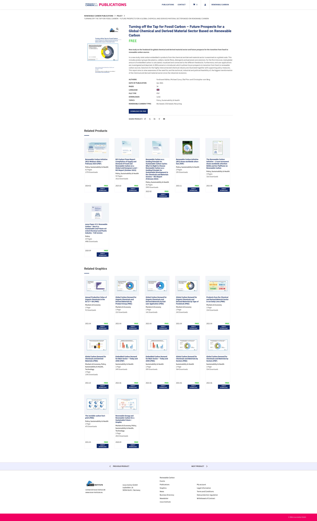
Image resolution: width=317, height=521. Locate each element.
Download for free (138, 111)
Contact (182, 5)
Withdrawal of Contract (206, 498)
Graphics (163, 488)
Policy (119, 16)
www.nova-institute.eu (94, 492)
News (162, 491)
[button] (117, 29)
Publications (168, 5)
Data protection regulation (207, 495)
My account (201, 485)
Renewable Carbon (220, 5)
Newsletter (164, 498)
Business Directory (167, 495)
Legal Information (204, 488)
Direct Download (102, 189)
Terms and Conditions (205, 491)
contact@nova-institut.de (95, 490)
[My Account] (205, 4)
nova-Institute (165, 502)
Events (162, 481)
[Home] (106, 4)
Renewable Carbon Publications (98, 16)
